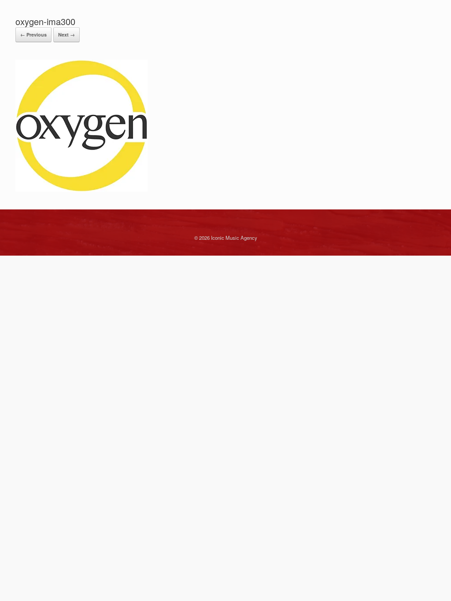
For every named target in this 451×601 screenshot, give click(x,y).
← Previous (33, 34)
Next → (66, 34)
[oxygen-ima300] (81, 189)
